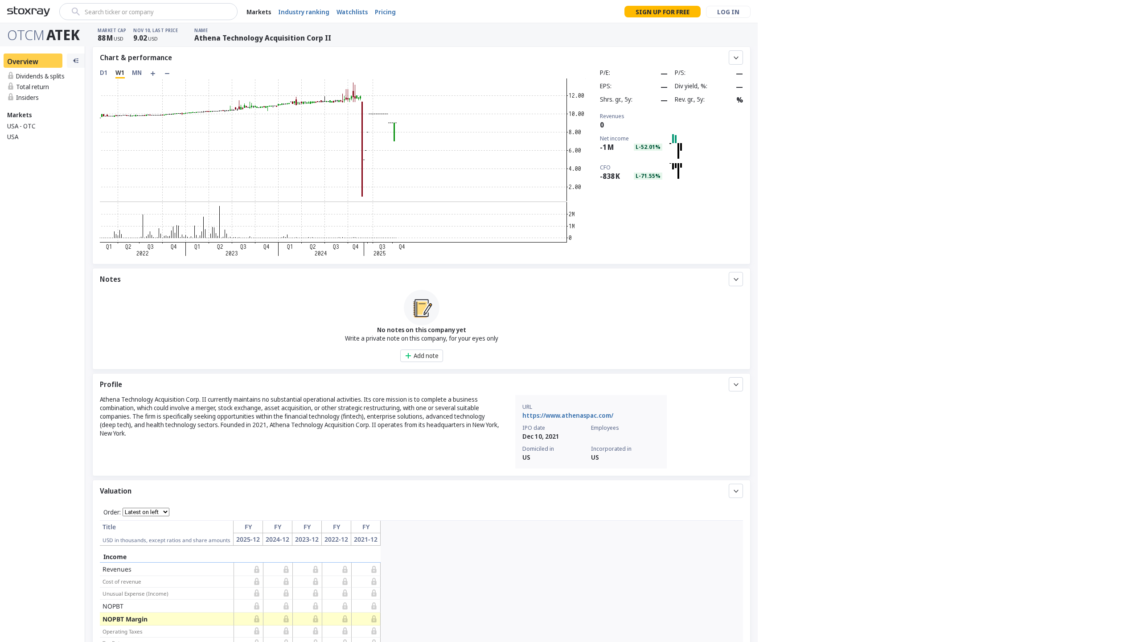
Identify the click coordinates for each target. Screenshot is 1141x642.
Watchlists (352, 12)
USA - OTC (21, 126)
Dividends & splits (40, 76)
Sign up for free (663, 12)
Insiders (27, 97)
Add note (426, 355)
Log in (728, 12)
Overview (22, 61)
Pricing (385, 12)
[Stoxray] (28, 11)
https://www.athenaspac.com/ (567, 415)
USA (12, 136)
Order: (112, 512)
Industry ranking (303, 12)
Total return (32, 86)
